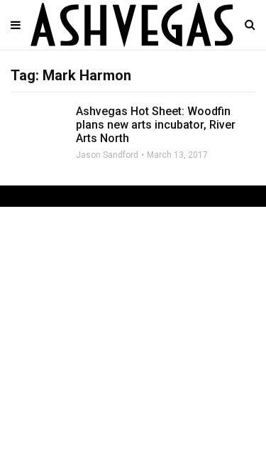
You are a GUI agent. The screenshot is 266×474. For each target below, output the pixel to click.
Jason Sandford (107, 155)
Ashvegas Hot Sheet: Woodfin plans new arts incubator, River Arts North (155, 124)
